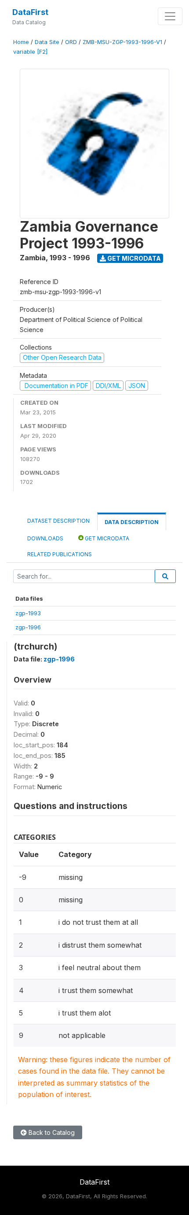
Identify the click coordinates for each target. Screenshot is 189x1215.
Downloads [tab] (45, 538)
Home (21, 42)
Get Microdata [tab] (106, 538)
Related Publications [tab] (59, 554)
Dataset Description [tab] (58, 520)
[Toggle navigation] (170, 16)
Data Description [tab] (132, 522)
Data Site (47, 42)
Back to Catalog (51, 1132)
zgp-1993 (28, 613)
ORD (71, 42)
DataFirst (30, 12)
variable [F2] (30, 51)
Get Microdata (133, 258)
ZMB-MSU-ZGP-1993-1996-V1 (122, 42)
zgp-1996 (28, 627)
